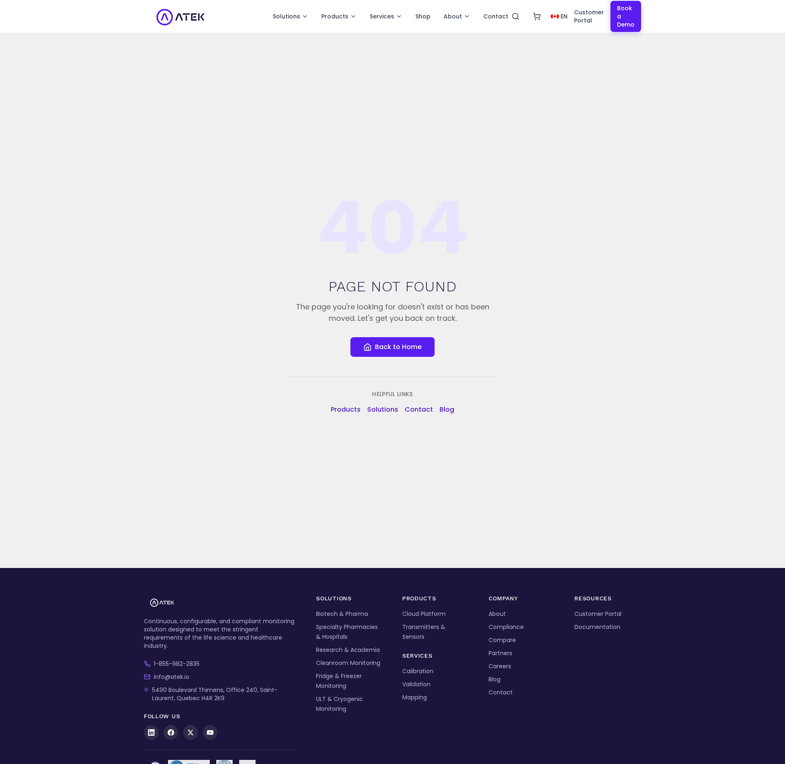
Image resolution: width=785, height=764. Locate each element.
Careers (500, 666)
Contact (495, 16)
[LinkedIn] (151, 732)
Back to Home (398, 347)
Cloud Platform (424, 614)
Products (334, 16)
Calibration (417, 671)
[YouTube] (210, 732)
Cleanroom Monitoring (348, 663)
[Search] (515, 16)
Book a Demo (626, 16)
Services (382, 16)
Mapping (414, 697)
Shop (423, 16)
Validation (416, 684)
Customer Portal (589, 16)
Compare (502, 640)
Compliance (506, 627)
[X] (190, 732)
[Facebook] (171, 732)
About (453, 16)
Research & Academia (348, 650)
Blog (447, 409)
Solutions (286, 16)
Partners (500, 653)
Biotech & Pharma (342, 614)
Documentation (597, 627)
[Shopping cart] (536, 16)
